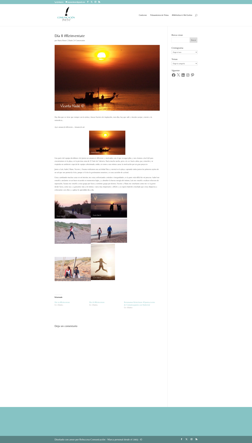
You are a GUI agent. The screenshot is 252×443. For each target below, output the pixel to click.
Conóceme (143, 15)
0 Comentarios (79, 40)
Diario (70, 40)
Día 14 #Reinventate (62, 302)
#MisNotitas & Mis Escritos (182, 15)
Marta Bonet (62, 40)
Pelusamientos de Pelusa (159, 15)
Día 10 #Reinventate (97, 302)
